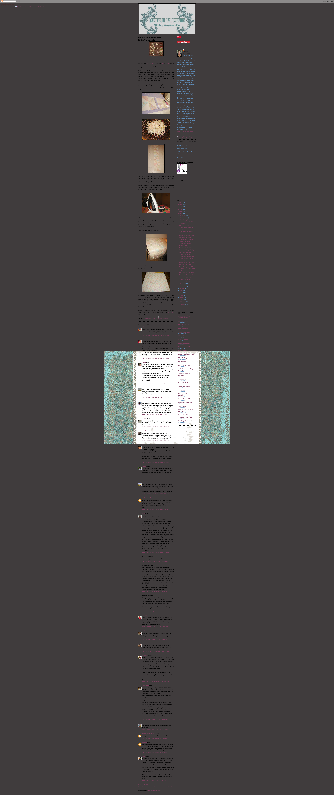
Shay (186, 49)
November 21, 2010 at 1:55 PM (155, 719)
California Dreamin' (184, 332)
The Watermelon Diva (185, 417)
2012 (180, 209)
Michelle (145, 643)
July (181, 290)
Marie (144, 387)
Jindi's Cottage (183, 339)
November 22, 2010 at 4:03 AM (155, 738)
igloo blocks (171, 312)
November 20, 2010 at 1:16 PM (155, 383)
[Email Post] (158, 316)
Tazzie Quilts (182, 406)
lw (142, 482)
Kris (143, 513)
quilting (159, 318)
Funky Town (183, 245)
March (182, 299)
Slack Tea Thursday (185, 252)
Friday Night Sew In (151, 63)
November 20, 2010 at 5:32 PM (155, 494)
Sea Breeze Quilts (184, 386)
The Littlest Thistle (184, 415)
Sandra (144, 742)
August (182, 288)
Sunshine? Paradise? (185, 402)
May (181, 295)
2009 (180, 307)
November (183, 218)
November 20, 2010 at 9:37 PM (155, 552)
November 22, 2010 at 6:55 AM (155, 752)
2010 (180, 213)
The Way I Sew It (183, 421)
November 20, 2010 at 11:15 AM (155, 335)
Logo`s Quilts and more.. (186, 354)
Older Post (170, 787)
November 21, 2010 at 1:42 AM (155, 561)
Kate (143, 756)
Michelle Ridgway (183, 358)
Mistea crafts (182, 361)
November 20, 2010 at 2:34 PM (155, 427)
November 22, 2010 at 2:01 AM (155, 729)
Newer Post (141, 787)
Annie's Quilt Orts (184, 321)
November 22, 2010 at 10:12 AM (155, 780)
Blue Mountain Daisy (185, 324)
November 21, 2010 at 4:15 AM (155, 627)
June (181, 293)
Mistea (144, 445)
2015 (180, 202)
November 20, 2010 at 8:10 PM (155, 509)
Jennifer (144, 431)
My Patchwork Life (184, 365)
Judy (143, 631)
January (182, 304)
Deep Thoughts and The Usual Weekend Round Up (187, 268)
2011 (180, 211)
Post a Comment (143, 784)
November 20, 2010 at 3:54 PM (155, 462)
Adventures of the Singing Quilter (184, 316)
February (183, 302)
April (181, 297)
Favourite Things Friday (186, 235)
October (182, 283)
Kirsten (144, 615)
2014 (180, 204)
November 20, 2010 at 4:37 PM (155, 478)
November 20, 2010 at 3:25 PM (155, 441)
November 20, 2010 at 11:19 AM (155, 358)
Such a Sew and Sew (185, 399)
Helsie (144, 466)
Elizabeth (145, 655)
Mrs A (144, 401)
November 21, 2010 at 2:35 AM (155, 591)
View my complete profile (185, 131)
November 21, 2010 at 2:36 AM (155, 611)
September (183, 286)
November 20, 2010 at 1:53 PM (155, 414)
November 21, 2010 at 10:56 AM (155, 651)
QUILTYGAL (182, 379)
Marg (144, 362)
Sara (143, 339)
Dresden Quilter (147, 723)
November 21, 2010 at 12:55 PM (155, 681)
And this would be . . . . (149, 733)
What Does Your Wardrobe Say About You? (186, 227)
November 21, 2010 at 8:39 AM (155, 639)
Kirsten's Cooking (184, 343)
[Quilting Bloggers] (185, 137)
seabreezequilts (147, 498)
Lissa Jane (145, 685)
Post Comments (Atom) (154, 790)
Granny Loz (182, 335)
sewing (165, 318)
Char (143, 327)
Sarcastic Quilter (183, 382)
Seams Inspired (183, 390)
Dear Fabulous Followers (187, 272)
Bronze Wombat (183, 328)
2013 (180, 207)
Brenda (144, 418)
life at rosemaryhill (184, 346)
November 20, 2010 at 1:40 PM (155, 397)
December (183, 215)
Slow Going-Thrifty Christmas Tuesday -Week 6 (186, 221)
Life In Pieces (182, 350)
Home (156, 787)
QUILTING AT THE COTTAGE (184, 374)
